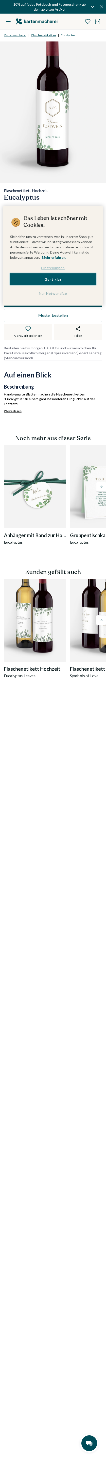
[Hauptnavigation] (8, 21)
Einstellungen (53, 268)
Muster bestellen (53, 315)
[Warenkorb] (97, 21)
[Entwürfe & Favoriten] (87, 21)
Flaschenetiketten (43, 35)
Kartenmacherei (15, 35)
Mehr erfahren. (54, 257)
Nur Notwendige (53, 293)
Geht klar (52, 279)
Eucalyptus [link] (68, 35)
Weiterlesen (12, 411)
